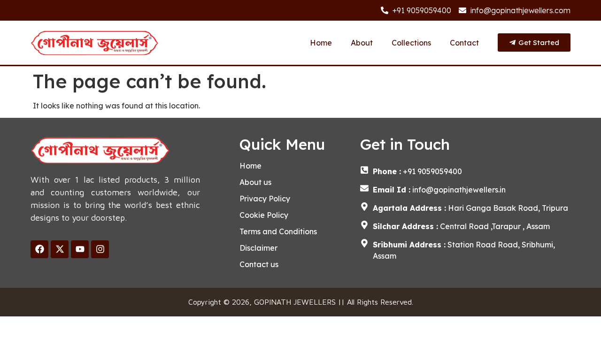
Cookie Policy (263, 215)
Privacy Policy (264, 198)
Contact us (258, 264)
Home (321, 42)
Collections (411, 42)
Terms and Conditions (278, 231)
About (362, 42)
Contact (464, 42)
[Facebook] (39, 249)
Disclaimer (258, 248)
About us (255, 182)
